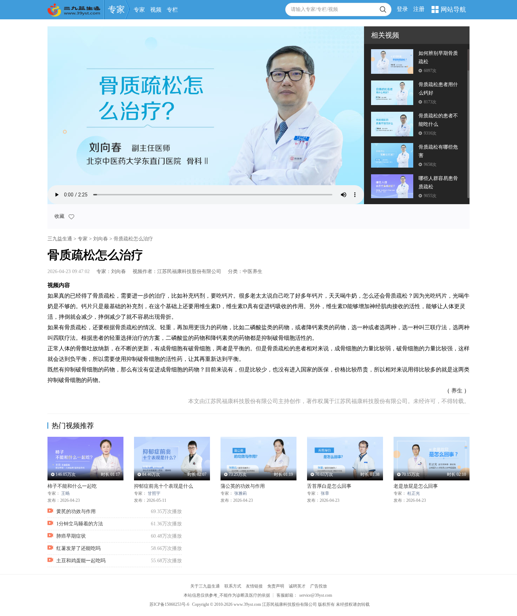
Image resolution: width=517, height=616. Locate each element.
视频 (155, 10)
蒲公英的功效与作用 (243, 486)
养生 (456, 391)
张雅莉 (240, 493)
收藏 (60, 216)
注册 (419, 9)
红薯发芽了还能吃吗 (78, 548)
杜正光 (413, 493)
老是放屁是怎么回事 (416, 486)
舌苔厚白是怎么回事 (329, 486)
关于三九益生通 (205, 586)
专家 (116, 9)
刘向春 (100, 238)
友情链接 (254, 586)
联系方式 (232, 586)
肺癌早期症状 (71, 536)
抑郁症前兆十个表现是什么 (163, 486)
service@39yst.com (315, 595)
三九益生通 (59, 238)
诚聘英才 (297, 586)
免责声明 (275, 586)
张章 (325, 493)
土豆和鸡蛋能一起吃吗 (81, 560)
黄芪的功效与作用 (76, 511)
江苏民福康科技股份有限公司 (189, 271)
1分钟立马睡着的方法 (79, 523)
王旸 (65, 493)
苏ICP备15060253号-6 (169, 604)
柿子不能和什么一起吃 (72, 486)
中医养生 (252, 271)
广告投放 (318, 586)
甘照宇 (154, 493)
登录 (402, 9)
